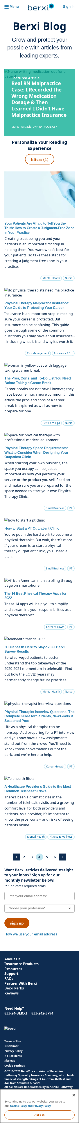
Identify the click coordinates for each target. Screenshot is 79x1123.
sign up (17, 923)
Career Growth (55, 627)
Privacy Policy (13, 1051)
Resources (13, 968)
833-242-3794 (42, 1013)
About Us (12, 959)
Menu (14, 6)
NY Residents (13, 1056)
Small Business (55, 508)
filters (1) (39, 159)
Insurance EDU (63, 353)
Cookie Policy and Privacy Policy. (30, 1106)
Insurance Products (21, 963)
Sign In (69, 6)
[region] (39, 1106)
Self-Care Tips (51, 423)
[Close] (74, 1095)
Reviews (11, 993)
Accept (39, 1115)
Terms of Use (12, 1041)
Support (11, 973)
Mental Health (51, 278)
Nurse (68, 278)
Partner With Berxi (20, 983)
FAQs (8, 978)
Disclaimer (11, 1046)
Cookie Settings (14, 1065)
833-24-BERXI (15, 1013)
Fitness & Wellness (61, 836)
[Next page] (62, 857)
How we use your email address (30, 934)
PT (70, 508)
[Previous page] (16, 857)
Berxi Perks (14, 988)
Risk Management (38, 353)
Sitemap (9, 1060)
